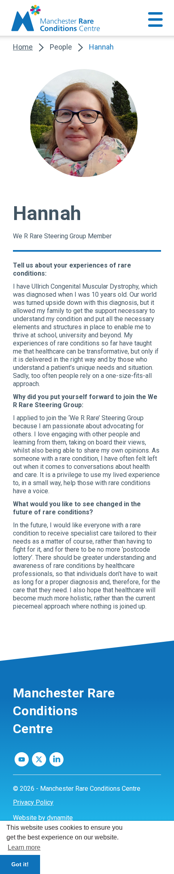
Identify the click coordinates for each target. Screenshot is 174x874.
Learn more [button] (24, 847)
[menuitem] (87, 802)
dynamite (60, 818)
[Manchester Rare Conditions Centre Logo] (56, 18)
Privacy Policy (33, 802)
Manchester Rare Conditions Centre (64, 710)
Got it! (20, 864)
